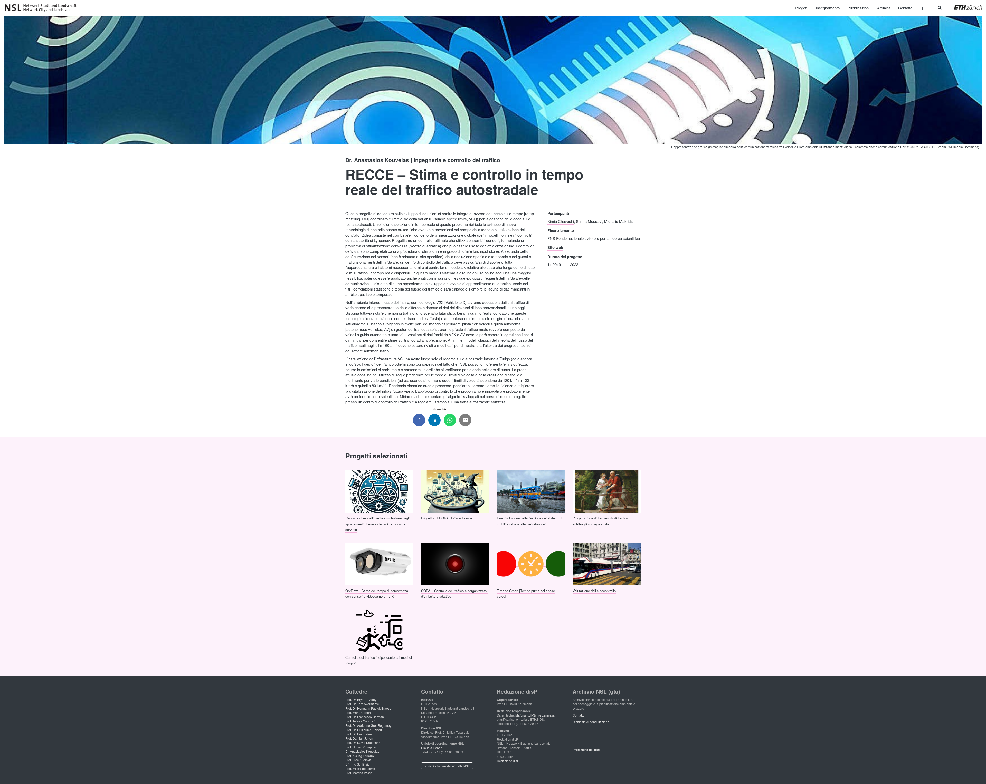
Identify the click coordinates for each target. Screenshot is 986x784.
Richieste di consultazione (591, 722)
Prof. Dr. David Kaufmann (363, 742)
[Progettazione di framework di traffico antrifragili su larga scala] (607, 491)
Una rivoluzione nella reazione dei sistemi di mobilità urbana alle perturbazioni (529, 521)
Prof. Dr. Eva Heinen (359, 734)
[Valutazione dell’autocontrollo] (607, 563)
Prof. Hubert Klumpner (360, 747)
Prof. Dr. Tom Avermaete (362, 704)
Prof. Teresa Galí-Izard (360, 721)
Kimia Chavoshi (560, 221)
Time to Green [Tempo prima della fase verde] (526, 593)
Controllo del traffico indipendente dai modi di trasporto (378, 660)
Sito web (555, 247)
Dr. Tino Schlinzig (357, 764)
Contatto (578, 715)
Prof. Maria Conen (358, 712)
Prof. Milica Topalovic (360, 768)
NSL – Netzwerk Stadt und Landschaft (42, 8)
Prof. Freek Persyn (358, 760)
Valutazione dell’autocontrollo (594, 590)
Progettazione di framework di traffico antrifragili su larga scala (600, 521)
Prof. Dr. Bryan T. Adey (360, 699)
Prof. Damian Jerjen (359, 738)
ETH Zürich (964, 7)
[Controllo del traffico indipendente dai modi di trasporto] (379, 630)
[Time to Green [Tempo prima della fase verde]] (531, 563)
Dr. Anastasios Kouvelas (362, 751)
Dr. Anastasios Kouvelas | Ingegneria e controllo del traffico (422, 160)
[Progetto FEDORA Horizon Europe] (455, 491)
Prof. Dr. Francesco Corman (364, 716)
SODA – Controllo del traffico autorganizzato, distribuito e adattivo (454, 593)
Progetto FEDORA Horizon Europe (446, 518)
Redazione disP (508, 761)
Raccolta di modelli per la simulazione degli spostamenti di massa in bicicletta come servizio (377, 524)
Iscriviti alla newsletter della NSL (447, 766)
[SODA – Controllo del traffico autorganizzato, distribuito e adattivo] (455, 563)
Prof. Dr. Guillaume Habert (363, 730)
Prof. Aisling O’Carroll (360, 755)
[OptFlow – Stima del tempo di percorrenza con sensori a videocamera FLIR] (379, 563)
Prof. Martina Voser (358, 773)
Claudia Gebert (431, 748)
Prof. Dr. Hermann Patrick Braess (368, 708)
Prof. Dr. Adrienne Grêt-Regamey (368, 725)
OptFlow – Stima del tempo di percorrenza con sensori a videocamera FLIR (376, 593)
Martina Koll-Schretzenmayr (534, 715)
